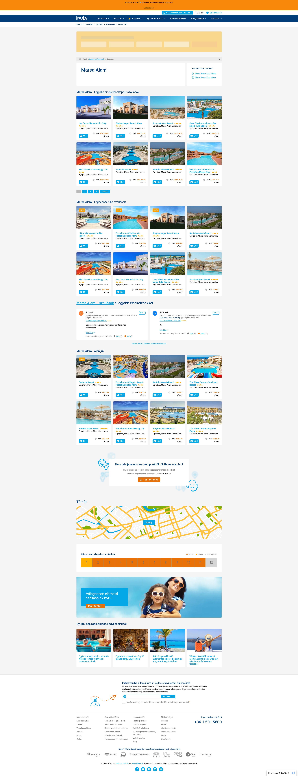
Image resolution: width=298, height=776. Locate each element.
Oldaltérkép (166, 739)
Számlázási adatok (112, 732)
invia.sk (126, 763)
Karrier (164, 735)
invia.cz (119, 763)
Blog (135, 742)
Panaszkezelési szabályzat (116, 739)
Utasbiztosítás (139, 717)
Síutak (78, 735)
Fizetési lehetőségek (113, 735)
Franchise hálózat (168, 732)
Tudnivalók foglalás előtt (115, 721)
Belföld (79, 739)
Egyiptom (99, 24)
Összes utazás (82, 717)
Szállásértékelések (178, 18)
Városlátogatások (83, 728)
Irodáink (164, 721)
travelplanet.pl (137, 763)
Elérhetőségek (167, 717)
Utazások (89, 24)
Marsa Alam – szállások (95, 303)
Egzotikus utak (82, 721)
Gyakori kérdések (112, 717)
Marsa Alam (111, 24)
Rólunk (164, 724)
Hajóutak (79, 732)
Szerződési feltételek (114, 724)
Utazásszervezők (168, 728)
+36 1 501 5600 (208, 722)
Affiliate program (139, 724)
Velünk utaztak (139, 738)
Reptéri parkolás (139, 721)
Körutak (79, 724)
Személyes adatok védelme (116, 728)
